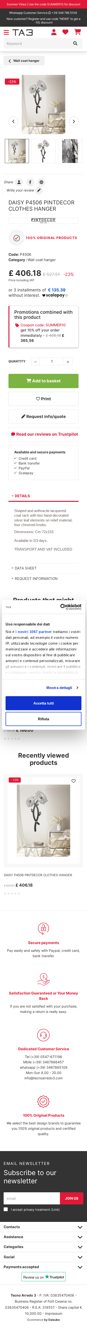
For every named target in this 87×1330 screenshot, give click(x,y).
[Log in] (54, 32)
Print (45, 398)
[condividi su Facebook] (30, 182)
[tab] (43, 496)
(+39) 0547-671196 (46, 1057)
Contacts (12, 1227)
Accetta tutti (43, 703)
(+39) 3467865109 (51, 1067)
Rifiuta (43, 719)
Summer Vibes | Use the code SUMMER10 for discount (43, 4)
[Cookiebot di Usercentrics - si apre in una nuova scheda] (61, 607)
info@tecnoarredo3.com (43, 1078)
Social (9, 1257)
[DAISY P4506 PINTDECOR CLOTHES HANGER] (43, 104)
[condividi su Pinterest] (41, 182)
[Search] (75, 43)
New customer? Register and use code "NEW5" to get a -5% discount (43, 20)
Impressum (53, 1313)
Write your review (20, 190)
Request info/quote (45, 416)
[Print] (73, 781)
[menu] (6, 32)
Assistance (13, 1236)
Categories (13, 1246)
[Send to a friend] (19, 182)
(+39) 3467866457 (48, 1062)
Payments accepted (21, 1267)
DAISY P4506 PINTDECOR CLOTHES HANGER (38, 875)
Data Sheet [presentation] (26, 568)
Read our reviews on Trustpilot (46, 434)
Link (55, 1209)
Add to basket (46, 380)
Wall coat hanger (26, 61)
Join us (71, 1198)
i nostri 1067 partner (33, 632)
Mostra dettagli (59, 688)
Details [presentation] (22, 496)
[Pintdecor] (43, 221)
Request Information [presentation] (36, 578)
